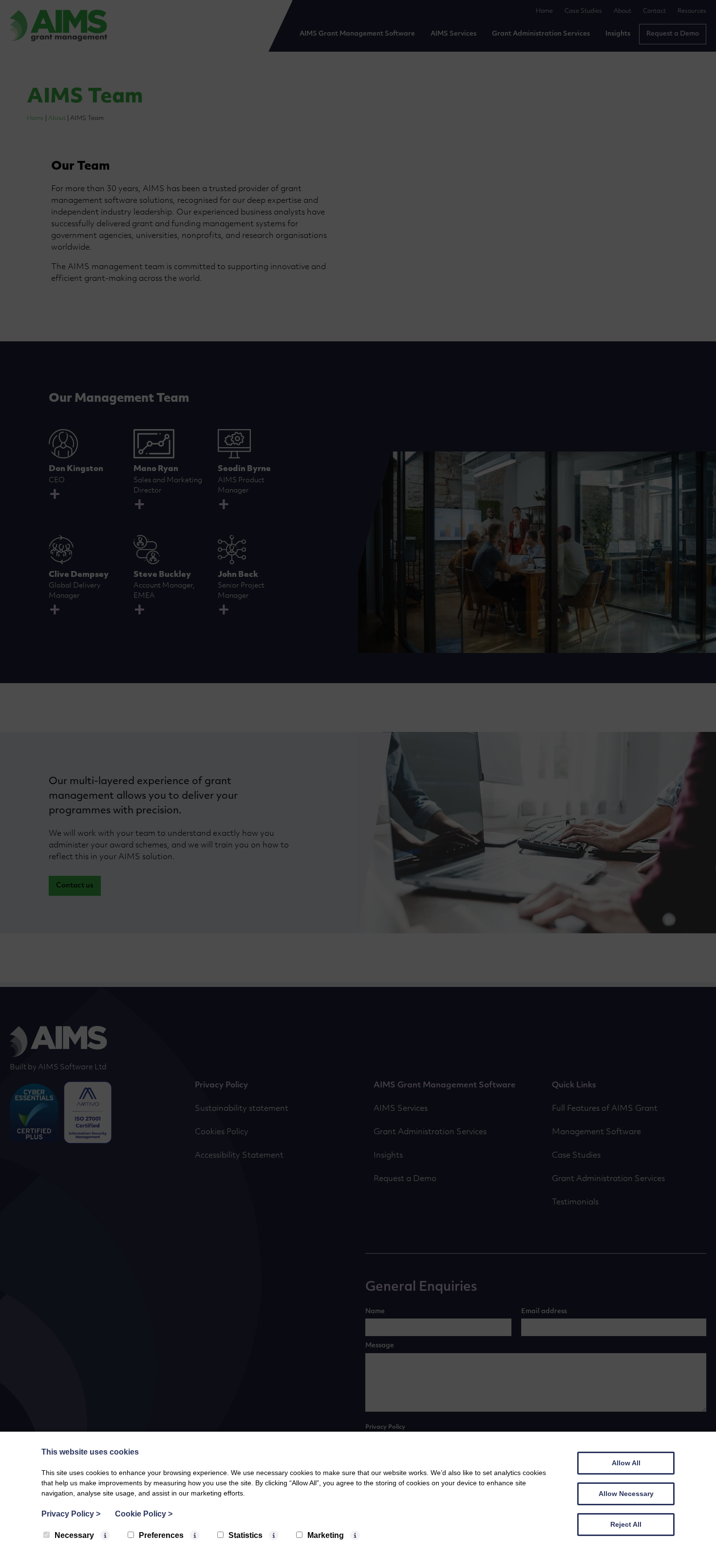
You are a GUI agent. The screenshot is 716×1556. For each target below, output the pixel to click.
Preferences (161, 1535)
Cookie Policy (143, 1514)
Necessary (74, 1535)
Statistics (245, 1535)
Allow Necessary (626, 1493)
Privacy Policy (70, 1514)
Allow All (626, 1463)
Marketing (325, 1535)
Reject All (625, 1524)
